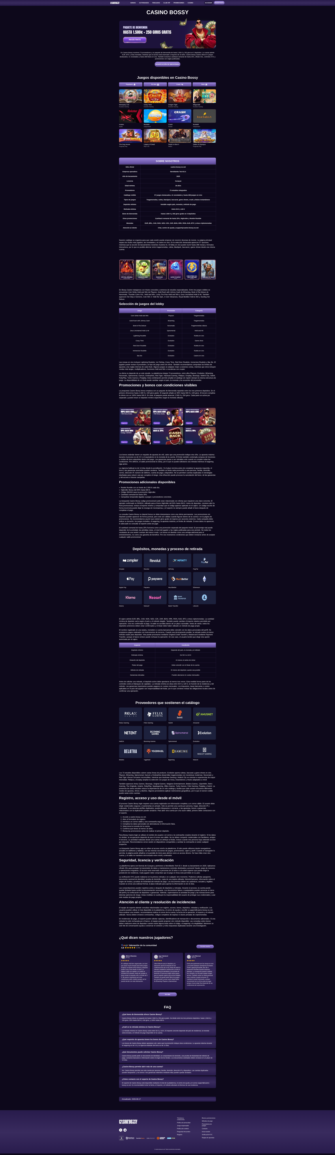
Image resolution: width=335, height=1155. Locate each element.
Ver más (167, 994)
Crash (178, 84)
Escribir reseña (205, 946)
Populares (129, 84)
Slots (203, 84)
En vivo (153, 84)
